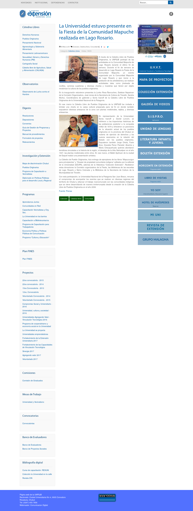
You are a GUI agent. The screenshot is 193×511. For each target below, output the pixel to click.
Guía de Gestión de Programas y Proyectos (36, 128)
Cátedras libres (76, 198)
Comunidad (89, 198)
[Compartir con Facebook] (101, 47)
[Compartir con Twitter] (107, 47)
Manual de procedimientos (33, 134)
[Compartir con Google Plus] (104, 47)
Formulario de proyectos (32, 138)
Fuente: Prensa (65, 191)
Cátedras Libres (74, 51)
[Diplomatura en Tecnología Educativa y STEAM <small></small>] (155, 41)
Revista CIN (27, 478)
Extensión (63, 198)
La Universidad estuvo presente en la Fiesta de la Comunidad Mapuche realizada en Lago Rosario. (96, 32)
